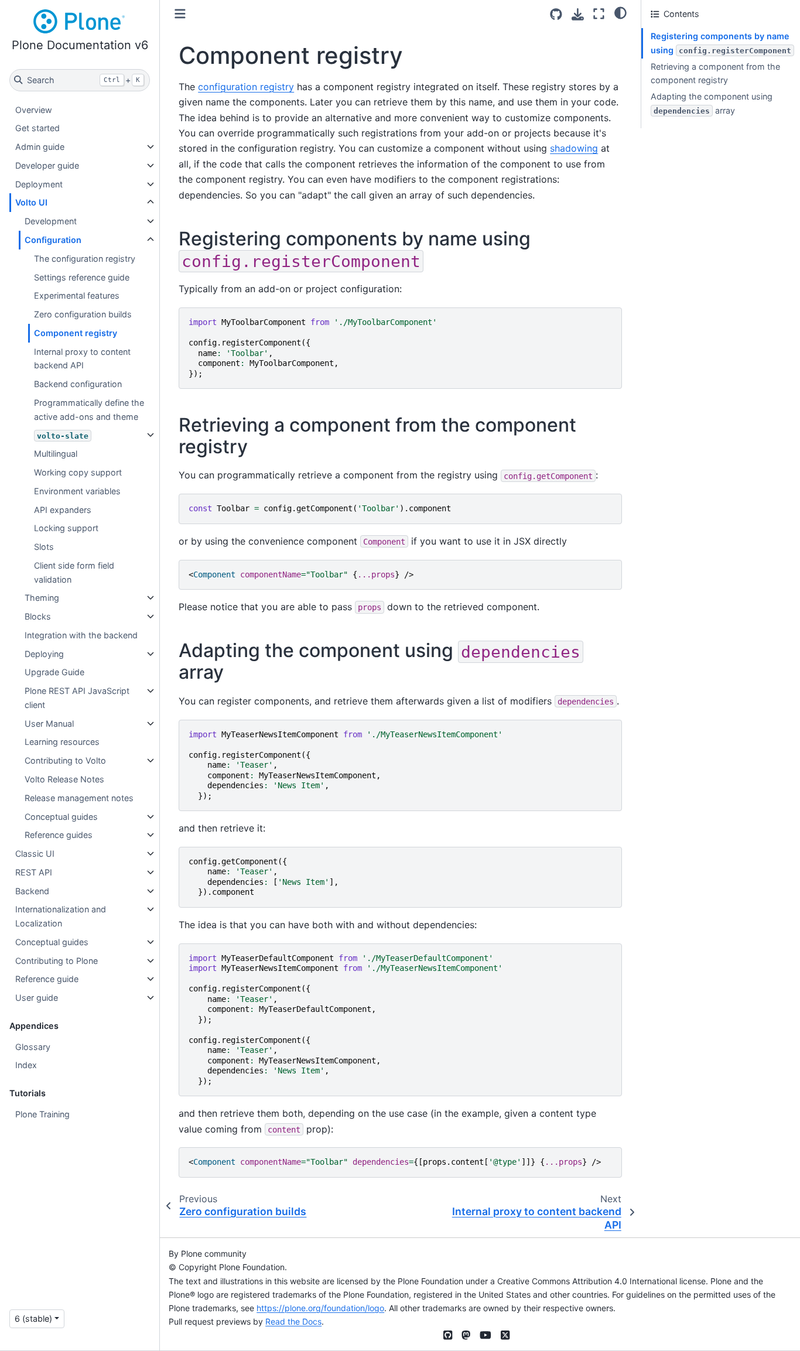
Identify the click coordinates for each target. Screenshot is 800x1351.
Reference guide (46, 979)
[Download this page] (578, 14)
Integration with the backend (81, 635)
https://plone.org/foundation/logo (320, 1308)
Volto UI (31, 202)
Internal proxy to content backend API (82, 359)
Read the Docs (293, 1321)
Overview (33, 110)
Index (26, 1065)
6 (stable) (33, 1318)
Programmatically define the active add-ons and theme (89, 410)
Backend (32, 891)
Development (51, 221)
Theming (42, 598)
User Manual (49, 723)
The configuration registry (84, 259)
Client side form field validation (74, 572)
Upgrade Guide (54, 672)
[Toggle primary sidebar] (180, 13)
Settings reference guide (81, 277)
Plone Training (42, 1114)
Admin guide (39, 147)
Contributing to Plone (56, 961)
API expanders (62, 510)
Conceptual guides (61, 817)
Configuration (53, 240)
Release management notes (79, 798)
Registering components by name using (721, 43)
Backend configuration (78, 384)
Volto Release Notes (64, 779)
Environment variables (77, 491)
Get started (37, 128)
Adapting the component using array (711, 103)
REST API (33, 872)
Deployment (39, 184)
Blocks (38, 616)
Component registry (75, 333)
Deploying (44, 654)
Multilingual (55, 454)
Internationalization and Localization (60, 916)
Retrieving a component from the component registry (715, 73)
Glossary (32, 1047)
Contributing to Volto (65, 760)
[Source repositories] (556, 14)
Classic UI (34, 854)
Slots (44, 547)
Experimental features (76, 295)
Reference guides (59, 835)
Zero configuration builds (83, 314)
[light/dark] (620, 12)
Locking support (66, 528)
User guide (36, 998)
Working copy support (78, 472)
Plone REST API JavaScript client (77, 698)
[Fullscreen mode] (599, 13)
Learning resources (62, 742)
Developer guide (47, 165)
